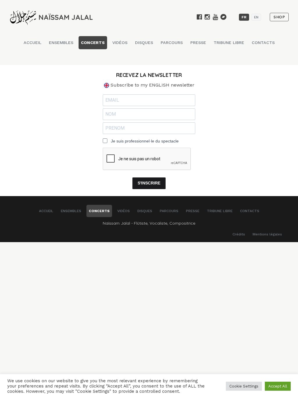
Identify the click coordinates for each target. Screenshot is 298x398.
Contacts (263, 42)
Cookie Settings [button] (243, 386)
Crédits (239, 234)
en (256, 17)
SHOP (279, 17)
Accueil (32, 42)
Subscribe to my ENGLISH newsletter (151, 85)
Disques (144, 42)
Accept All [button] (277, 386)
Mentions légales (267, 234)
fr (244, 17)
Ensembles (61, 42)
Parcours (172, 42)
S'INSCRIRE (149, 183)
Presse (198, 42)
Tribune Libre (229, 42)
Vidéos (119, 42)
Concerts (93, 42)
